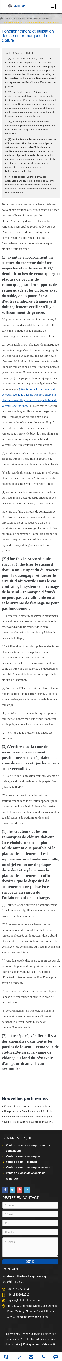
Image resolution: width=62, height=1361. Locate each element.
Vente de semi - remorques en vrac (28, 1167)
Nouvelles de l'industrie (39, 18)
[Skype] (6, 1356)
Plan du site (13, 1344)
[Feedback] (56, 1356)
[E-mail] (31, 1356)
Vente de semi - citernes (21, 1161)
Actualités (19, 18)
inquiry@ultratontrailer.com (23, 1300)
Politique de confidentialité (39, 1344)
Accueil (8, 18)
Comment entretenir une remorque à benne (28, 1106)
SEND (30, 1261)
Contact (10, 1269)
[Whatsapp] (18, 1356)
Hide (28, 53)
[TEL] (43, 1356)
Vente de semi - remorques (23, 1156)
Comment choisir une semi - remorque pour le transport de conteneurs (29, 1116)
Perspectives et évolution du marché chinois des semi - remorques (29, 1111)
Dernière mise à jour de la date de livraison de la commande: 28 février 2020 (29, 1121)
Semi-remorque (17, 1138)
